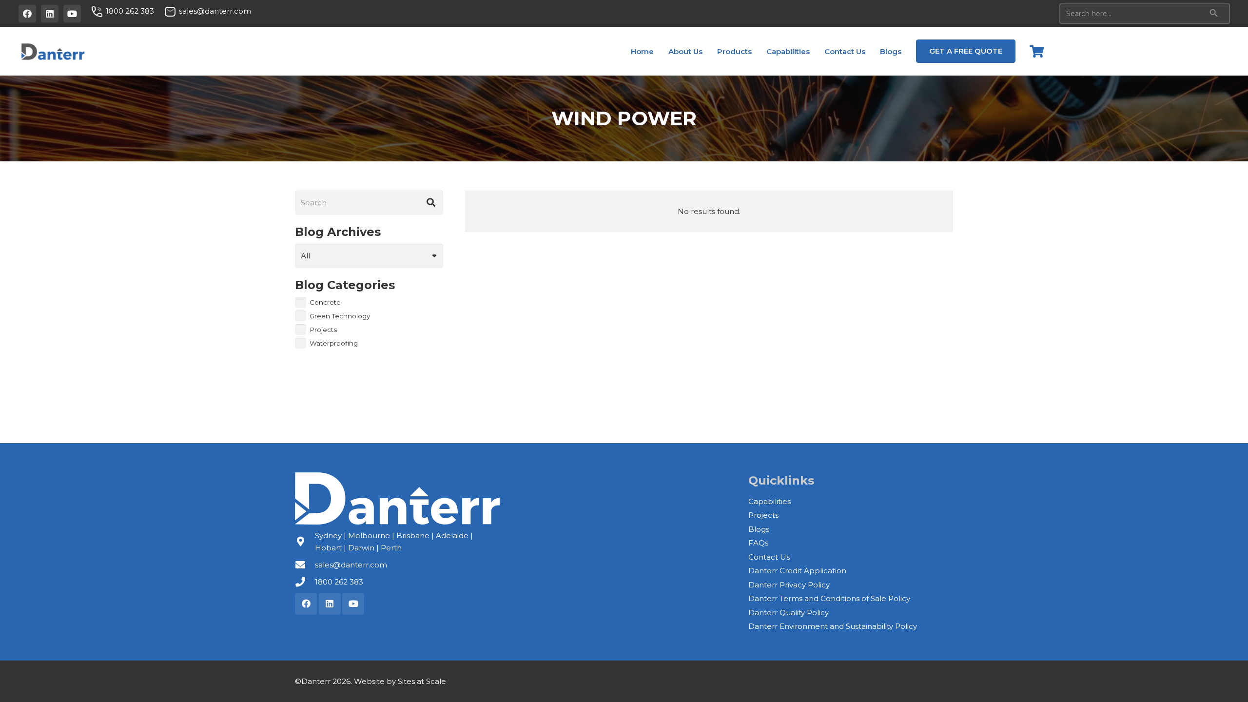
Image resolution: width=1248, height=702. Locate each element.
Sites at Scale (422, 681)
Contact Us (769, 557)
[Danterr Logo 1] (52, 51)
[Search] (431, 203)
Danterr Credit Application (797, 570)
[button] (709, 51)
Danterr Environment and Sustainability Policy (832, 626)
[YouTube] (72, 13)
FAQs (758, 542)
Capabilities (769, 501)
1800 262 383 (339, 581)
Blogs (758, 529)
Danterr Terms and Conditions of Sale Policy (829, 598)
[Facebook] (27, 13)
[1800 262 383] (305, 582)
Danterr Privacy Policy (789, 584)
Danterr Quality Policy (788, 612)
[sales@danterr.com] (305, 565)
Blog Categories (345, 285)
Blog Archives (338, 232)
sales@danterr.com (351, 564)
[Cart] (1037, 51)
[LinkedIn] (49, 13)
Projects (763, 515)
